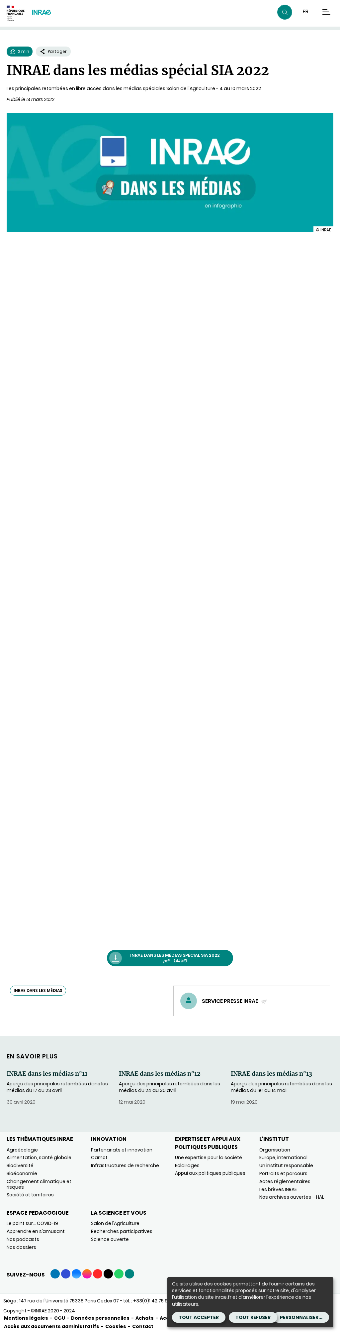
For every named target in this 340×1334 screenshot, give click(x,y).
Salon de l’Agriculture (115, 1223)
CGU (59, 1318)
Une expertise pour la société (208, 1157)
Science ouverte (110, 1239)
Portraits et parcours (283, 1173)
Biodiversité (20, 1165)
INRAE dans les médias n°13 (271, 1073)
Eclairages (187, 1165)
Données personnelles (100, 1318)
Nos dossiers (21, 1247)
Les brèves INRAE (278, 1189)
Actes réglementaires (284, 1181)
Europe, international (283, 1157)
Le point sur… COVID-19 (32, 1223)
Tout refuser (253, 1317)
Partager (57, 51)
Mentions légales (26, 1318)
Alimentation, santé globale (39, 1157)
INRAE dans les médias (38, 990)
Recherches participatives (121, 1231)
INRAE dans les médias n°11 (47, 1073)
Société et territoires (30, 1194)
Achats (144, 1318)
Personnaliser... (301, 1317)
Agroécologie (22, 1150)
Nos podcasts (23, 1239)
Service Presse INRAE (230, 1001)
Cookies (115, 1326)
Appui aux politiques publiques (210, 1173)
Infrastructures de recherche (125, 1165)
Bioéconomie (22, 1173)
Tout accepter (199, 1317)
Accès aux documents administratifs (51, 1326)
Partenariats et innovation (121, 1150)
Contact (142, 1326)
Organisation (274, 1150)
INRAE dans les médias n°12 (160, 1073)
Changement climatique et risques (39, 1184)
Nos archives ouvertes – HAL (291, 1197)
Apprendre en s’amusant (36, 1231)
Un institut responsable (286, 1165)
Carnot (99, 1157)
